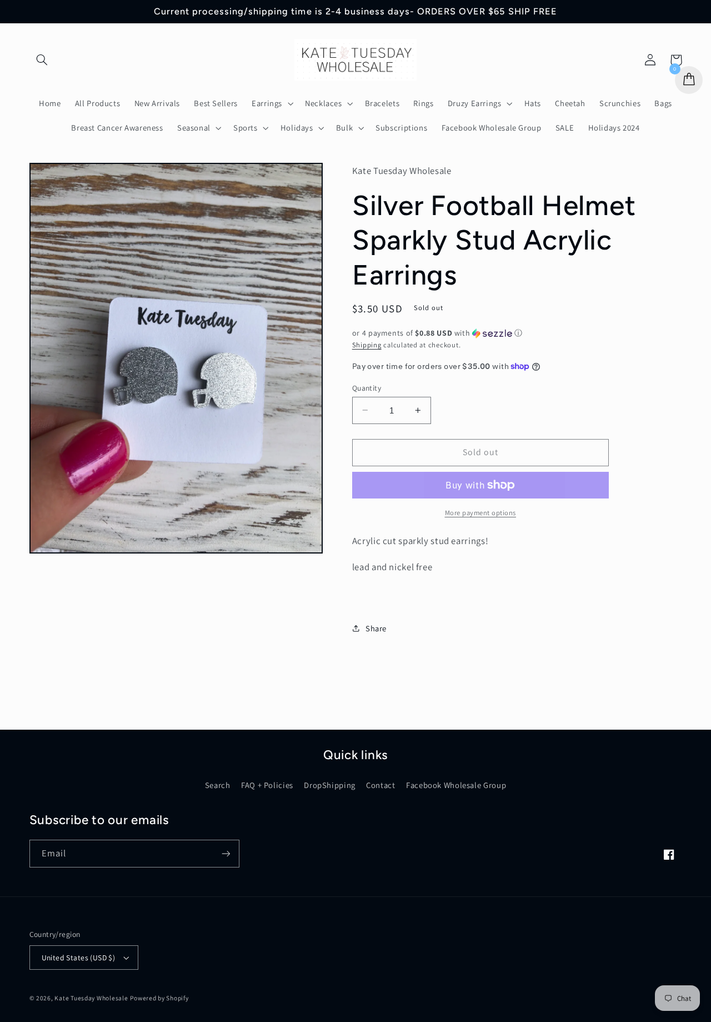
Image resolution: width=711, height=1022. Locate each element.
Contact (380, 785)
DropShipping (330, 785)
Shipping (367, 344)
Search (218, 785)
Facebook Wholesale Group (456, 785)
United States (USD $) (79, 958)
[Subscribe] (225, 853)
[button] (42, 60)
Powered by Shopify (159, 998)
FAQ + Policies (267, 785)
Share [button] (376, 627)
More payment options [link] (481, 512)
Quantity (366, 387)
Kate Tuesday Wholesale (91, 998)
